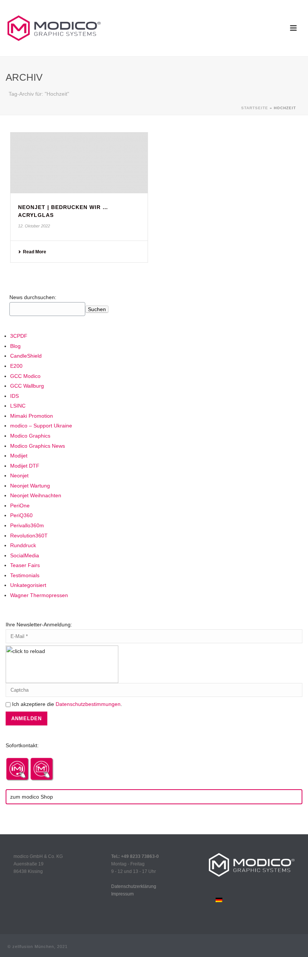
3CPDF (18, 336)
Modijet (18, 456)
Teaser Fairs (25, 565)
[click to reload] (62, 664)
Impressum (122, 894)
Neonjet (19, 475)
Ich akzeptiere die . (66, 704)
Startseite (254, 108)
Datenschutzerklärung (133, 886)
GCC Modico (25, 376)
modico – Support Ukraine (41, 426)
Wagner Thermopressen (39, 595)
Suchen (97, 309)
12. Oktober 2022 (34, 226)
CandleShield (26, 356)
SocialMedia (24, 555)
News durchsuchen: (32, 297)
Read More (34, 251)
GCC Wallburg (27, 386)
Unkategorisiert (28, 585)
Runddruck (23, 545)
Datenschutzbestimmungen (88, 704)
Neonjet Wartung (30, 486)
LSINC (18, 406)
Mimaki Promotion (31, 416)
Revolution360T (29, 536)
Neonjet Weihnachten (35, 495)
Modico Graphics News (37, 446)
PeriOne (20, 506)
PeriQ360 (21, 515)
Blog (15, 346)
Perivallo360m (27, 525)
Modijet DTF (24, 466)
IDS (14, 396)
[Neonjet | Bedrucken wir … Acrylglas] (79, 162)
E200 (16, 366)
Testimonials (24, 575)
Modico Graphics (30, 436)
